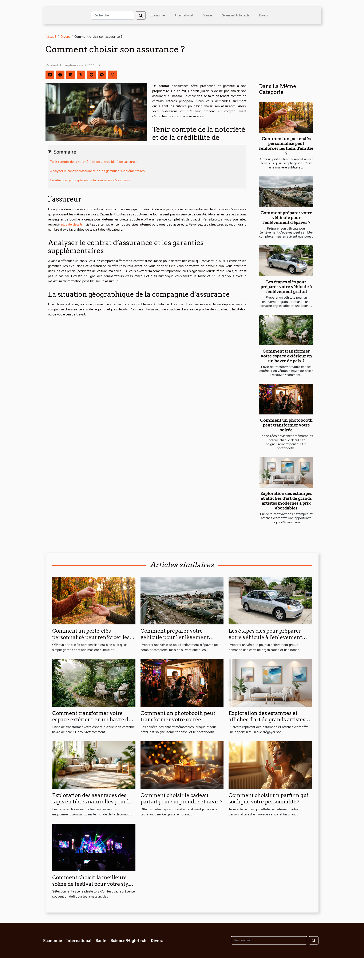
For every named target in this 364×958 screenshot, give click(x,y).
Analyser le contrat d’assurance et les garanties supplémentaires (97, 171)
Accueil (51, 36)
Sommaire (64, 151)
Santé (207, 15)
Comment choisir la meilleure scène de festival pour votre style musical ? (92, 883)
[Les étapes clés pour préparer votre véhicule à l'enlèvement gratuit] (286, 260)
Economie (158, 15)
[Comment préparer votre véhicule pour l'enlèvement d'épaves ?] (286, 191)
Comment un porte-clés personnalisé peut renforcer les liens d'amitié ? (286, 146)
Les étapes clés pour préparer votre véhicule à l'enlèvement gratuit (286, 286)
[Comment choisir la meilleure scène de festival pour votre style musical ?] (93, 847)
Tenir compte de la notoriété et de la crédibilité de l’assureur (94, 161)
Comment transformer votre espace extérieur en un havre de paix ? (286, 356)
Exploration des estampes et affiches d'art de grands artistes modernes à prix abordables (286, 500)
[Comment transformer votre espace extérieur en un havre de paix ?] (286, 330)
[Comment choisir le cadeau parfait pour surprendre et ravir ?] (182, 765)
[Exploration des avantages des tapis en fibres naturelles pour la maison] (93, 765)
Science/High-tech (235, 15)
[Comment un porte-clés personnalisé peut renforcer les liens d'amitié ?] (286, 117)
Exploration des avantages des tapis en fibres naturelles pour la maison (92, 801)
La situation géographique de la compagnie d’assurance (90, 180)
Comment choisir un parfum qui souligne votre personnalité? (269, 798)
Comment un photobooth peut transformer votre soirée (286, 425)
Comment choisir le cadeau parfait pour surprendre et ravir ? (181, 798)
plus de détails (72, 224)
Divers (263, 15)
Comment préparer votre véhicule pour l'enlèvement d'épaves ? (286, 217)
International (184, 15)
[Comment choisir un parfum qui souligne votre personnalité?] (270, 765)
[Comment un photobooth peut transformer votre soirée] (286, 399)
